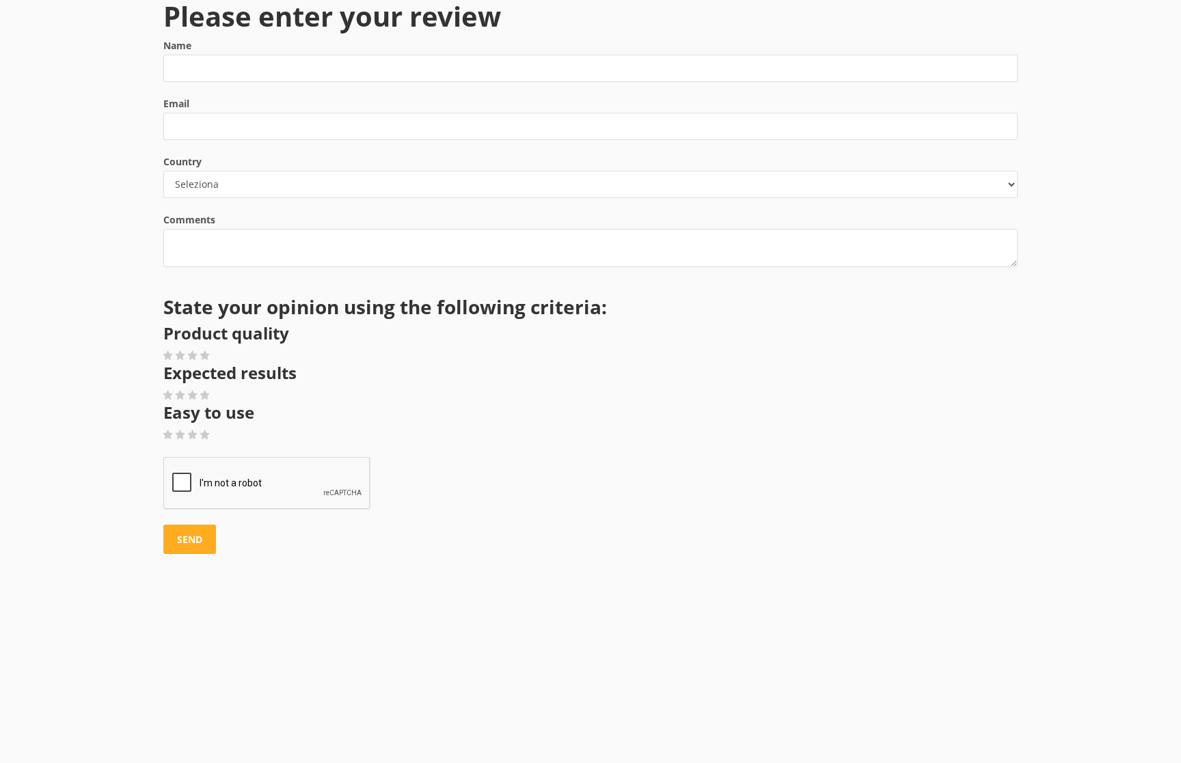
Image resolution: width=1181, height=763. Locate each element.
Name (177, 45)
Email (176, 103)
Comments (189, 219)
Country (182, 161)
